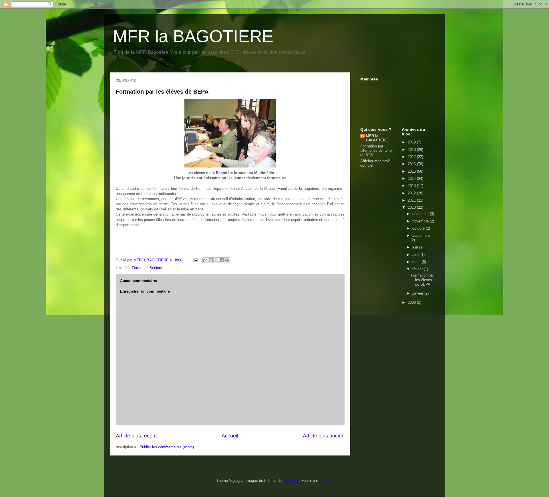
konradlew (291, 480)
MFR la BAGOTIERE (193, 36)
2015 (412, 171)
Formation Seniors (147, 268)
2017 (412, 157)
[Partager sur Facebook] (221, 260)
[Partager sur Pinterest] (227, 260)
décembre (421, 214)
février (418, 269)
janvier (418, 293)
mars (417, 262)
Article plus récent (136, 436)
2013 (412, 186)
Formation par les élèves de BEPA (162, 91)
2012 (412, 193)
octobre (419, 228)
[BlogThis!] (211, 260)
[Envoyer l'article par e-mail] (195, 260)
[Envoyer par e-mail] (205, 260)
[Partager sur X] (216, 260)
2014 (412, 178)
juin (415, 247)
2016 (412, 164)
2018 (412, 149)
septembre (421, 235)
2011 (412, 200)
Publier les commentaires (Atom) (167, 447)
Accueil (230, 436)
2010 (412, 207)
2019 (412, 142)
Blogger (325, 480)
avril (416, 255)
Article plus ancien (324, 436)
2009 (412, 302)
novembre (421, 221)
